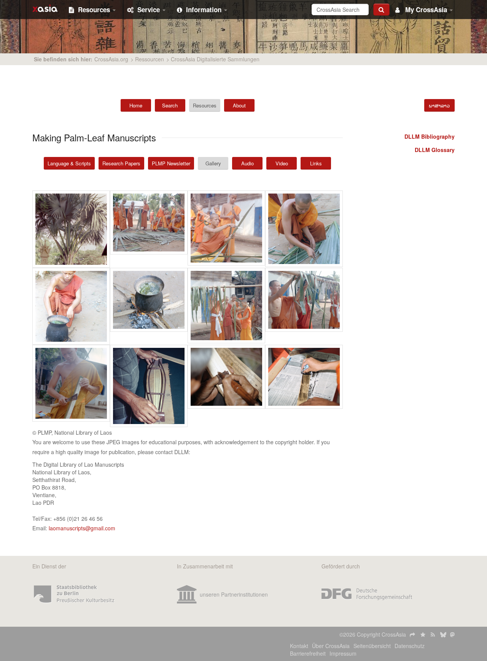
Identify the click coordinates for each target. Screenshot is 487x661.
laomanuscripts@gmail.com (82, 528)
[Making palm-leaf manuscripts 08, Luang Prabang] (304, 306)
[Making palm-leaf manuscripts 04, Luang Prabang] (304, 229)
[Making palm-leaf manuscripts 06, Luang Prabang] (149, 306)
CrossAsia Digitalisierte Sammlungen (215, 59)
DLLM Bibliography (429, 136)
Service (149, 9)
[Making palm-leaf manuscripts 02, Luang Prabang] (149, 229)
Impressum (342, 653)
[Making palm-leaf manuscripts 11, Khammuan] (226, 386)
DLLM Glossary (435, 150)
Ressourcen (149, 59)
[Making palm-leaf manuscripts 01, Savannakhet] (71, 229)
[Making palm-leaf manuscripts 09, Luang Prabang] (71, 386)
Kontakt (299, 646)
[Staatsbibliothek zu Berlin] (74, 594)
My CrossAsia (426, 9)
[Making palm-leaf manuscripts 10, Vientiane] (149, 386)
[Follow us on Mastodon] (452, 634)
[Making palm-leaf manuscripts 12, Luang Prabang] (304, 386)
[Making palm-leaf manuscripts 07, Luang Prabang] (226, 306)
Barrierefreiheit (308, 653)
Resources (95, 9)
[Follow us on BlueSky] (443, 634)
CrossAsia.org (111, 59)
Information (204, 9)
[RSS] (433, 634)
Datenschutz (410, 646)
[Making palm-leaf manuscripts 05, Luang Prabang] (71, 306)
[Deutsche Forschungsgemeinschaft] (366, 594)
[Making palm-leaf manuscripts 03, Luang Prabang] (226, 229)
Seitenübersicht (372, 646)
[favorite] (423, 634)
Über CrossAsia (331, 646)
